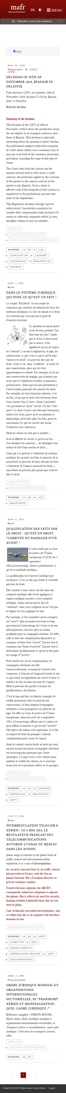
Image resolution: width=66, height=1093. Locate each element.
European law (17, 794)
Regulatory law (42, 261)
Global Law (14, 229)
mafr (18, 6)
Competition (17, 942)
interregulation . (43, 863)
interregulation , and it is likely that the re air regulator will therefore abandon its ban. (33, 915)
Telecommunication (21, 959)
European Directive (21, 948)
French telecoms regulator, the (23, 888)
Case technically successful (21, 910)
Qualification (18, 503)
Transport (15, 267)
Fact (40, 497)
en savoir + (14, 250)
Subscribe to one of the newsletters (34, 21)
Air (29, 250)
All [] (18, 51)
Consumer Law (18, 261)
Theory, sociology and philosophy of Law (33, 240)
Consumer (40, 255)
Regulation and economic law (27, 234)
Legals (52, 1088)
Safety (13, 800)
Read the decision (16, 107)
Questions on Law (18, 482)
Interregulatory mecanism (25, 954)
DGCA (34, 942)
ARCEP (41, 936)
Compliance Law (19, 255)
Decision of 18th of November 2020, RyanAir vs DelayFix (29, 81)
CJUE (40, 250)
